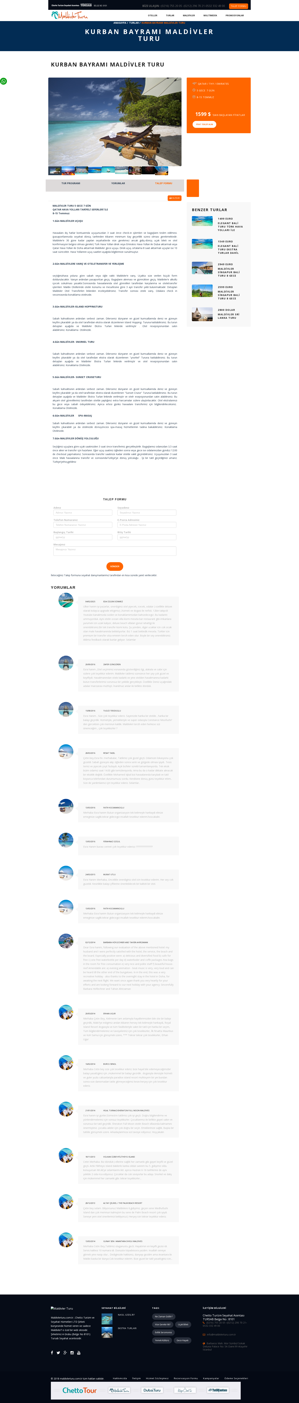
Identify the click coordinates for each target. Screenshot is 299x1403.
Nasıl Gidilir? (126, 1315)
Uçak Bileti (183, 1324)
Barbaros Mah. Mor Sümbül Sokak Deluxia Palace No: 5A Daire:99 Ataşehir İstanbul (225, 1346)
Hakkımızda (120, 1378)
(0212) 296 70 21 (194, 6)
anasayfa (120, 22)
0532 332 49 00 (215, 6)
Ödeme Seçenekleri (236, 1378)
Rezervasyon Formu (186, 1378)
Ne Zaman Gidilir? (164, 1316)
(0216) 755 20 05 (172, 6)
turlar (134, 22)
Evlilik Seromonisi (163, 1332)
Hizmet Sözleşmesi (157, 1378)
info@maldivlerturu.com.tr (221, 1334)
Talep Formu (163, 183)
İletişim (136, 1378)
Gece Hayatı (182, 1340)
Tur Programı (70, 183)
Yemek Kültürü (162, 1340)
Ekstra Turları (127, 1328)
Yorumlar (118, 183)
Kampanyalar (211, 1378)
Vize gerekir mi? (162, 1324)
